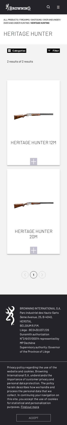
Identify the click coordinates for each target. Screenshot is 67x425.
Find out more (30, 406)
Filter (56, 50)
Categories (19, 50)
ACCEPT (33, 417)
